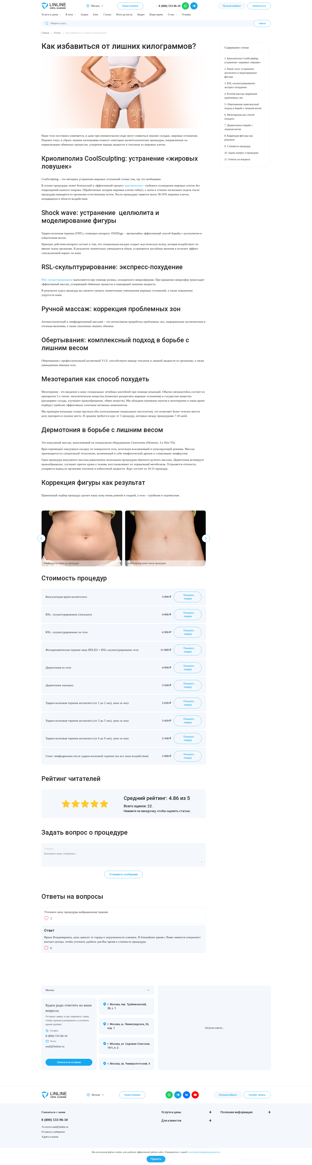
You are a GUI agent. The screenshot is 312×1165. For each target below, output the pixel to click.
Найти (262, 23)
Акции (84, 14)
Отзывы (186, 14)
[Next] (206, 538)
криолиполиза (133, 185)
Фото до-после (124, 14)
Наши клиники (130, 6)
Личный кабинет (232, 6)
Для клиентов (171, 1120)
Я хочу (69, 14)
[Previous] (41, 538)
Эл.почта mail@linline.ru (54, 1127)
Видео (140, 14)
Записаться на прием (69, 1062)
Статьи (107, 14)
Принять (156, 1159)
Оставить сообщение (53, 1131)
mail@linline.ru (55, 1046)
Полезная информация (236, 1112)
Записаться (259, 6)
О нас (171, 14)
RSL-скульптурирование (57, 279)
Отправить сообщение (123, 874)
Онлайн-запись (257, 1095)
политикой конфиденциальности (204, 1152)
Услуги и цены (49, 14)
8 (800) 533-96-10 (56, 1036)
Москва (95, 5)
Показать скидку (188, 597)
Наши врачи (156, 14)
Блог (95, 14)
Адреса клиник (49, 1136)
